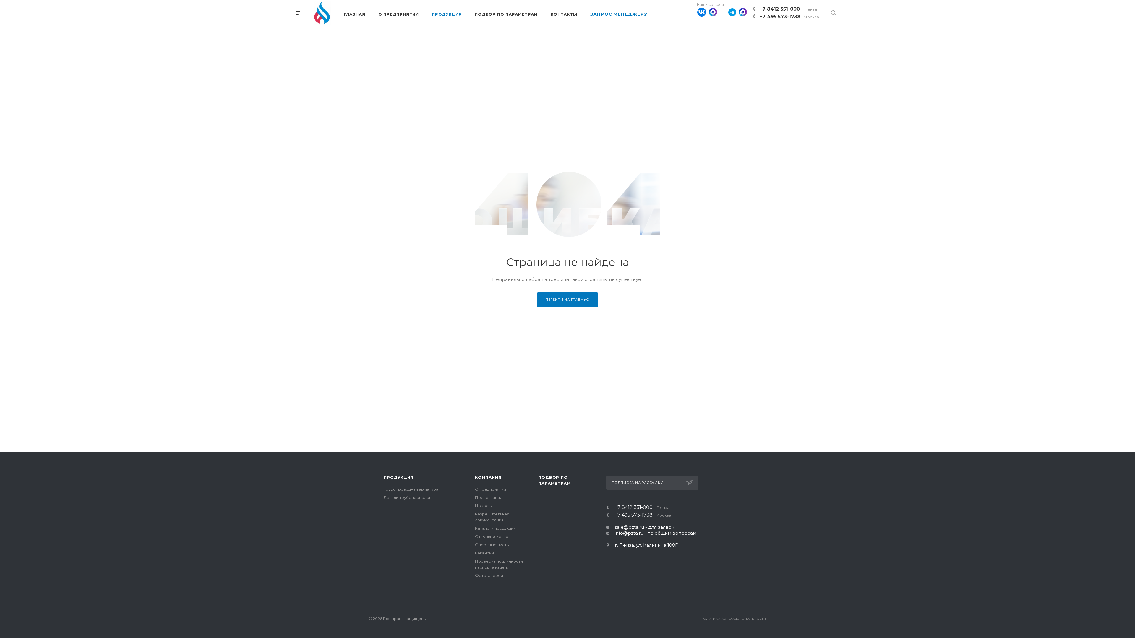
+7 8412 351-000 (788, 9)
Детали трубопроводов (408, 497)
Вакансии (484, 553)
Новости (484, 505)
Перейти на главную (567, 299)
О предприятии (490, 489)
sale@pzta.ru (629, 527)
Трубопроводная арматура (411, 489)
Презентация (488, 497)
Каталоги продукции (495, 528)
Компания (488, 477)
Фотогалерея (489, 575)
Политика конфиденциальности (733, 619)
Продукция (399, 477)
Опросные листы (492, 544)
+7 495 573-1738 (789, 16)
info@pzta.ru (629, 533)
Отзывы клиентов (493, 536)
